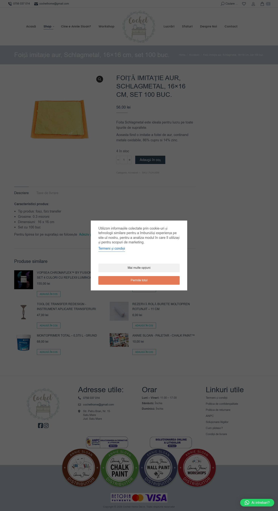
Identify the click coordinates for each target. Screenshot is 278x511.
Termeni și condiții (111, 248)
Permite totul (139, 280)
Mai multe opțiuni (139, 268)
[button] (257, 502)
